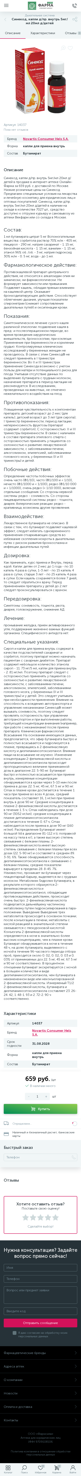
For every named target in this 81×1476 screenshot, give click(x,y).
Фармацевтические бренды (25, 1353)
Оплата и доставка (18, 1407)
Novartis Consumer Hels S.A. (46, 139)
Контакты (11, 1420)
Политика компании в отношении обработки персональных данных (40, 1453)
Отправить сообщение (40, 1323)
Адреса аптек (14, 1366)
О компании (13, 1380)
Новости (10, 1393)
